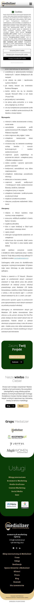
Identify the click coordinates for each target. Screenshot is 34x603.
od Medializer (17, 553)
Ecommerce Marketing (17, 480)
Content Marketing (17, 487)
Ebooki (21, 406)
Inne (17, 494)
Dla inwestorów (17, 585)
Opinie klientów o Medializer (17, 568)
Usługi (17, 561)
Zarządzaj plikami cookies (17, 601)
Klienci (17, 571)
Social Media (17, 491)
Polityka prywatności (11, 597)
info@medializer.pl (17, 540)
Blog (8, 406)
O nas (17, 557)
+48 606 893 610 (17, 542)
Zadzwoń (15, 362)
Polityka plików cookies (22, 597)
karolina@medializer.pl (21, 258)
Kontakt (17, 582)
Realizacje (17, 564)
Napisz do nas (15, 357)
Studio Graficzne (17, 484)
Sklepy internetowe (17, 477)
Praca (17, 575)
